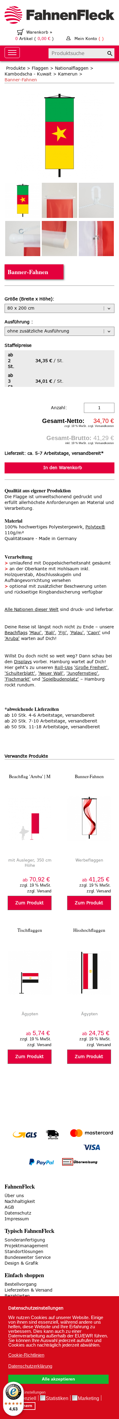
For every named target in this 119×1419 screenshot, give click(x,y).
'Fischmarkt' (18, 679)
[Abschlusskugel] (22, 238)
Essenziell (25, 1398)
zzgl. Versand (39, 891)
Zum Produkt (29, 903)
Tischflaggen (29, 930)
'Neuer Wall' (50, 673)
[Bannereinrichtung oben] (59, 200)
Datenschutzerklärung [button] (30, 1366)
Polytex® (95, 527)
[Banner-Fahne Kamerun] (59, 94)
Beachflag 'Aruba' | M (30, 776)
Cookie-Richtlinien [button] (26, 1355)
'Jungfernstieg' (82, 673)
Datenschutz (18, 1213)
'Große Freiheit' (90, 668)
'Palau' (77, 633)
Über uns (14, 1196)
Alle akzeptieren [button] (58, 1379)
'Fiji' (62, 633)
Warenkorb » (39, 32)
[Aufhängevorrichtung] (96, 200)
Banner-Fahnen (89, 776)
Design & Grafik (21, 1263)
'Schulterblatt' (20, 673)
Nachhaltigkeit (20, 1201)
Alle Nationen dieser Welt (32, 609)
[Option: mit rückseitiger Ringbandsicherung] (96, 238)
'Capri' (93, 633)
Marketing (88, 1398)
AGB (9, 1207)
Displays (23, 662)
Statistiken (57, 1398)
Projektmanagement (26, 1246)
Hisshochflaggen (89, 930)
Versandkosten (104, 426)
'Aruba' (12, 638)
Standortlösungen (24, 1252)
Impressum (17, 1219)
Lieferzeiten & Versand (28, 1290)
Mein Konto (89, 38)
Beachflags (16, 633)
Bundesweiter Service (28, 1257)
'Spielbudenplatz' (60, 679)
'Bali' (50, 633)
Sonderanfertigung (25, 1240)
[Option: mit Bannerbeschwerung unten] (59, 238)
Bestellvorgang (21, 1284)
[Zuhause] (59, 15)
